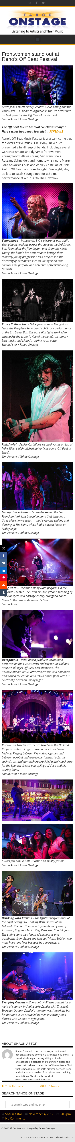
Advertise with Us (64, 1137)
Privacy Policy (28, 1137)
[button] (38, 39)
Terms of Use (46, 1137)
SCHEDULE (56, 131)
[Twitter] (43, 3)
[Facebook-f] (37, 3)
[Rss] (30, 3)
